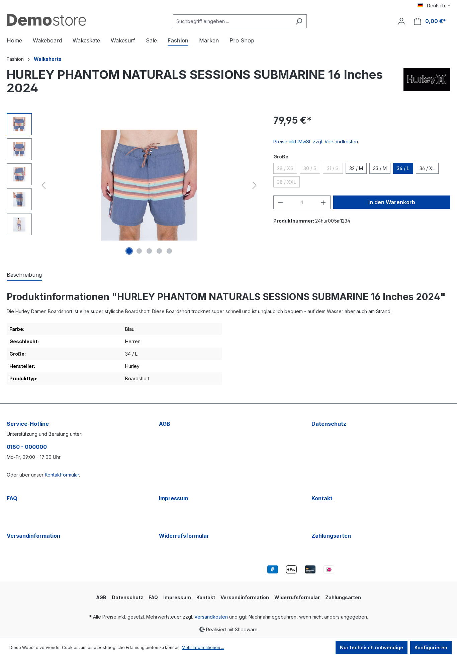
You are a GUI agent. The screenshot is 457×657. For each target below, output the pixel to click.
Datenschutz (328, 423)
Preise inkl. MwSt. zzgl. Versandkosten (315, 141)
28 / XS (287, 169)
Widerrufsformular (184, 535)
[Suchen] (299, 21)
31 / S (335, 169)
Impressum (173, 498)
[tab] (24, 275)
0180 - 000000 (27, 446)
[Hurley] (426, 84)
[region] (133, 185)
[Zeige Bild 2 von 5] (139, 251)
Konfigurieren (431, 647)
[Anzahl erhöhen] (323, 202)
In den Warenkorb (391, 202)
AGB (164, 423)
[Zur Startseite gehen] (46, 20)
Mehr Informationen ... (203, 647)
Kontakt (322, 498)
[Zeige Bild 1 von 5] (129, 251)
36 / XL (427, 168)
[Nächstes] (255, 185)
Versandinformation (33, 535)
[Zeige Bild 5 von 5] (169, 251)
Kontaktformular (62, 475)
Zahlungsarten (331, 535)
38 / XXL (288, 183)
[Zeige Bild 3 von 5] (149, 251)
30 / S (311, 169)
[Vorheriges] (43, 185)
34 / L (403, 168)
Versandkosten (211, 617)
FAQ (12, 498)
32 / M (356, 168)
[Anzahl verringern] (280, 202)
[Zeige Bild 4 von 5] (159, 251)
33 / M (380, 168)
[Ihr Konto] (401, 21)
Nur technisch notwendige (371, 647)
